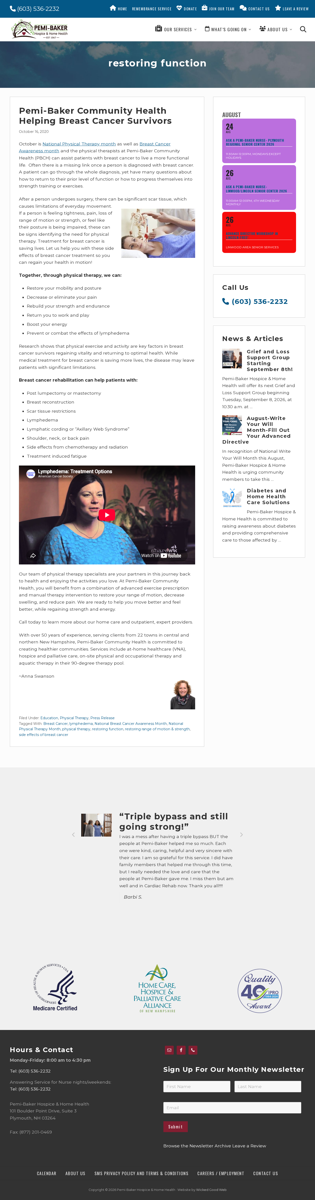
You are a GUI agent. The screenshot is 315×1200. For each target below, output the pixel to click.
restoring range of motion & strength (157, 729)
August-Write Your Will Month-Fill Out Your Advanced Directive (256, 430)
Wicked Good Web (211, 1190)
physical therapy (76, 729)
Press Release (102, 718)
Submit (175, 1127)
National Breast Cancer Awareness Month (130, 723)
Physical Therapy (74, 718)
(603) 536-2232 (37, 8)
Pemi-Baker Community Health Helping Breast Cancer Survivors (95, 116)
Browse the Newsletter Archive (197, 1145)
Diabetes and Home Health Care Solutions (268, 496)
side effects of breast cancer (43, 734)
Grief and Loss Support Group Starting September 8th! (270, 360)
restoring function (107, 729)
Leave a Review (249, 1145)
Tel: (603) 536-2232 (30, 1071)
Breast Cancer (55, 723)
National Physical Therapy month (79, 143)
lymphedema (81, 723)
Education (49, 718)
